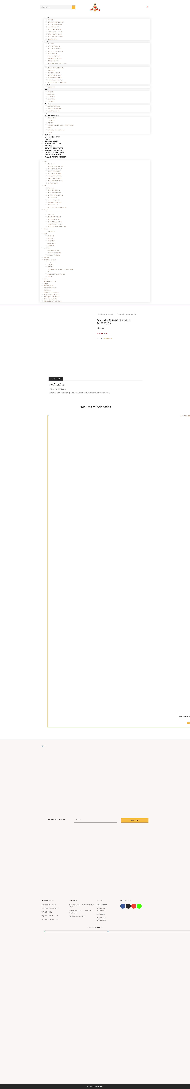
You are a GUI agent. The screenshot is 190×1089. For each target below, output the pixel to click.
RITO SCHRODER (52, 53)
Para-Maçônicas (51, 141)
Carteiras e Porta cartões (56, 130)
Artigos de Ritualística (55, 150)
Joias (47, 89)
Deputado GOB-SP (53, 61)
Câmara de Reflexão (53, 155)
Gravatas (50, 123)
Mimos (47, 135)
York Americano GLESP (55, 80)
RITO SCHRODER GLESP (54, 75)
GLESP (47, 66)
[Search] (73, 7)
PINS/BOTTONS (52, 118)
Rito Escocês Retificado (56, 37)
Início (99, 314)
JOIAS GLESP (51, 96)
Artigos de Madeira (53, 144)
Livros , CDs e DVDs (52, 137)
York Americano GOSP (55, 32)
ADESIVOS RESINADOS (54, 108)
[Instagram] (128, 906)
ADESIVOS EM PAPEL (54, 106)
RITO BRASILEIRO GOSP (55, 24)
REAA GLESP (51, 70)
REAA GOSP (51, 20)
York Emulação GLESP (55, 77)
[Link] (139, 906)
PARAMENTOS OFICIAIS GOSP (55, 157)
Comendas (51, 101)
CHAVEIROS (51, 120)
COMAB (47, 85)
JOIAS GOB (51, 92)
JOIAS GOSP (51, 94)
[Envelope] (133, 906)
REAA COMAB (51, 87)
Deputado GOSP (52, 39)
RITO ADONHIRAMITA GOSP (56, 22)
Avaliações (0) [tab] (56, 379)
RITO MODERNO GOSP (54, 27)
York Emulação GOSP (54, 34)
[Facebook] (122, 906)
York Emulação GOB (54, 56)
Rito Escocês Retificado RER (57, 63)
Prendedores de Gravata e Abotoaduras (61, 125)
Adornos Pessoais (52, 116)
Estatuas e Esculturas (54, 148)
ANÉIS (49, 127)
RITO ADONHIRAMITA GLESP (56, 68)
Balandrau (49, 146)
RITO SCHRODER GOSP (54, 29)
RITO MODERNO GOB (54, 46)
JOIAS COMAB (52, 99)
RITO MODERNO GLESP (54, 73)
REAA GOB (50, 44)
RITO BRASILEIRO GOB (54, 48)
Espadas (48, 113)
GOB (46, 42)
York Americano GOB (54, 58)
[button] (95, 159)
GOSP (47, 17)
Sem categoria (107, 314)
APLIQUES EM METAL (54, 111)
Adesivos (48, 104)
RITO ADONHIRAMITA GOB (55, 51)
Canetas (50, 132)
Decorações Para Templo (54, 153)
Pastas (47, 139)
